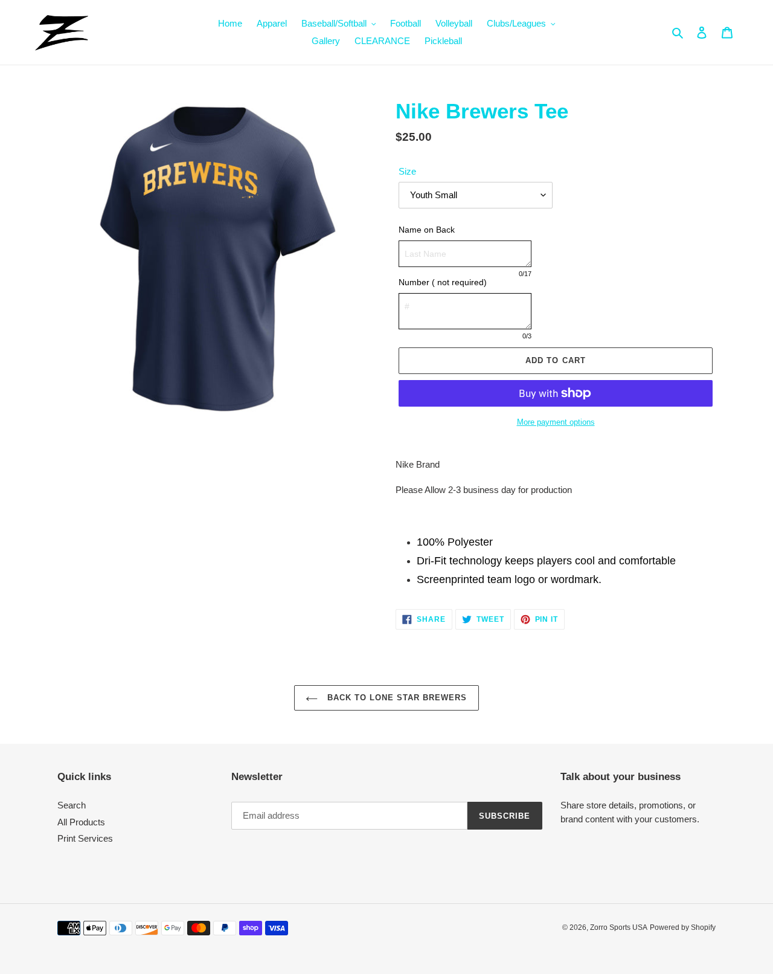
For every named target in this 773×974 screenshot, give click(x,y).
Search (71, 805)
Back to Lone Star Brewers (395, 697)
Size (407, 171)
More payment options (556, 422)
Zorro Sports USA (618, 927)
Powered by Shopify (683, 927)
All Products (81, 822)
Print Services (85, 838)
